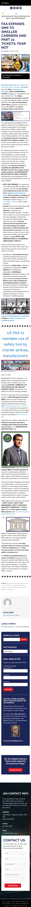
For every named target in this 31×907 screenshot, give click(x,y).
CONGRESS (16, 585)
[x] (11, 8)
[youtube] (20, 8)
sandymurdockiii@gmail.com (13, 741)
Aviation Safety (12, 583)
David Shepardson (7, 85)
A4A (7, 583)
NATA (16, 587)
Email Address (7, 668)
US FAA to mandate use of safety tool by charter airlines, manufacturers (15, 344)
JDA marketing (10, 587)
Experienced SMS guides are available (14, 316)
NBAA (19, 587)
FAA (13, 427)
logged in (13, 627)
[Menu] (2, 3)
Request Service (15, 770)
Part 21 (23, 587)
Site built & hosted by (15, 905)
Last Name (6, 681)
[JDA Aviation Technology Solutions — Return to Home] (15, 13)
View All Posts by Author (11, 615)
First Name (6, 675)
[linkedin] (17, 8)
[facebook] (14, 8)
